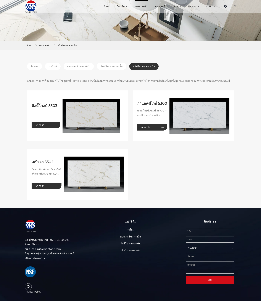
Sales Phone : (33, 244)
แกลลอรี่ (160, 6)
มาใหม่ (53, 66)
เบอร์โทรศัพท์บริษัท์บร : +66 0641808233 (47, 240)
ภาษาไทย (211, 6)
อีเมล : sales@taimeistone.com (43, 249)
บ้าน (106, 6)
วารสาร (176, 6)
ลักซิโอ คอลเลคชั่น (111, 66)
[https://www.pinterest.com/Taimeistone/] (28, 286)
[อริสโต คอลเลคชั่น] (31, 6)
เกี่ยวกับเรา (122, 6)
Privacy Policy (33, 291)
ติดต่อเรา (193, 6)
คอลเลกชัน (141, 6)
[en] (225, 6)
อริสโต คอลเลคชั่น (67, 45)
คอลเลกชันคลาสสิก (78, 66)
